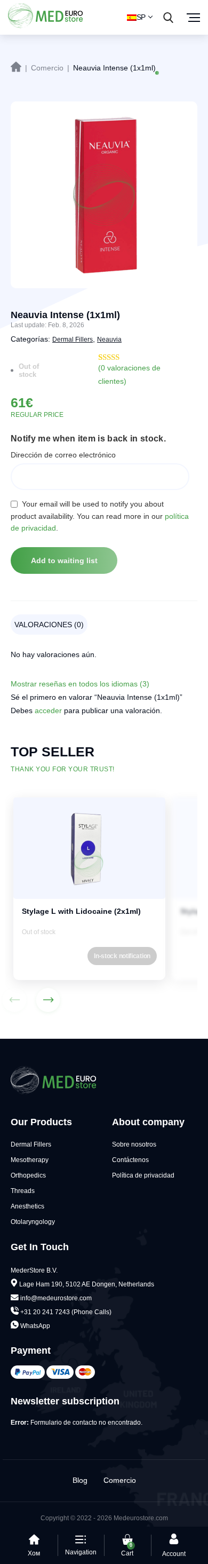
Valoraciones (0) (49, 624)
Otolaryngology (33, 1222)
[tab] (52, 624)
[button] (48, 1000)
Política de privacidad (143, 1175)
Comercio (119, 1480)
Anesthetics (27, 1206)
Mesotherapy (30, 1160)
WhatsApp (34, 1326)
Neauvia (109, 339)
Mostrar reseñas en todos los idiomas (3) (80, 684)
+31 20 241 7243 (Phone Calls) (65, 1312)
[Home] (16, 66)
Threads (23, 1191)
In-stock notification (122, 956)
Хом (34, 1553)
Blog (80, 1480)
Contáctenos (130, 1160)
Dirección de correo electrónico (63, 455)
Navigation (81, 1552)
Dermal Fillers (72, 339)
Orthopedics (28, 1175)
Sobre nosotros (134, 1144)
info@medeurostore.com (56, 1298)
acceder (48, 710)
